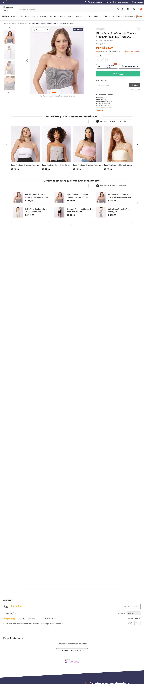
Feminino (14, 23)
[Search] (122, 9)
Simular (135, 85)
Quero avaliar (130, 607)
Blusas (22, 23)
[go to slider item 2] (9, 68)
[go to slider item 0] (9, 37)
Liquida (139, 16)
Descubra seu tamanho (109, 66)
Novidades (5, 16)
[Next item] (85, 2)
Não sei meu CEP (135, 90)
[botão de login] (134, 9)
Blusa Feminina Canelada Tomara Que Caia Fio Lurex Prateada (50, 23)
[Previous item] (3, 2)
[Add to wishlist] (138, 28)
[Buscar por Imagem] (118, 9)
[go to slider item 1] (9, 52)
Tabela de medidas (131, 66)
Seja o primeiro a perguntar (72, 651)
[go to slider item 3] (9, 83)
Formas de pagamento (132, 51)
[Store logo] (9, 9)
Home (6, 23)
